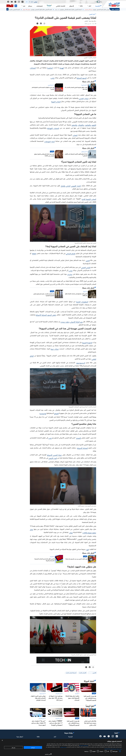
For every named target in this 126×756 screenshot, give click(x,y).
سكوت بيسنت (65, 321)
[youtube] (105, 736)
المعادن (75, 135)
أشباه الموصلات (49, 141)
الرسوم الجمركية (81, 77)
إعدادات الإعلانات (63, 747)
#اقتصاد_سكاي (115, 9)
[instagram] (113, 737)
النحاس (68, 185)
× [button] (2, 740)
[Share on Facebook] (41, 24)
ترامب (52, 77)
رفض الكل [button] (13, 747)
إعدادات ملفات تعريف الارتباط (116, 749)
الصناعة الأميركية (82, 448)
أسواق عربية (20, 736)
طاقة (38, 736)
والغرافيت (88, 124)
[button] (31, 2)
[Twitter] (15, 2)
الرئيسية (97, 6)
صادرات (69, 274)
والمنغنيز (74, 124)
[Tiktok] (22, 2)
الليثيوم (94, 124)
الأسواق (71, 6)
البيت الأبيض (53, 458)
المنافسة (50, 67)
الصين (88, 260)
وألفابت (84, 532)
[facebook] (100, 737)
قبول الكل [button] (33, 747)
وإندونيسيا (43, 413)
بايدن (50, 437)
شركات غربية (55, 348)
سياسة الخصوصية (107, 748)
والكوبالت (81, 124)
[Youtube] (12, 1)
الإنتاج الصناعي (70, 253)
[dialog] (63, 747)
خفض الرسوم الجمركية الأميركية (46, 314)
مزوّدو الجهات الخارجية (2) (83, 745)
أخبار (55, 736)
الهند (87, 549)
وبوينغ (90, 532)
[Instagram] (19, 2)
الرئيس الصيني (85, 267)
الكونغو (56, 413)
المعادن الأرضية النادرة (89, 199)
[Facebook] (8, 2)
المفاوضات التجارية (82, 301)
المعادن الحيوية (56, 101)
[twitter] (109, 737)
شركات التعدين (84, 98)
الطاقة (34, 253)
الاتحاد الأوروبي (76, 185)
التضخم (78, 437)
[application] (63, 223)
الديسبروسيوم (80, 362)
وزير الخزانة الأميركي (76, 321)
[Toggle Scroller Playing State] (7, 9)
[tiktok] (117, 737)
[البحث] (16, 6)
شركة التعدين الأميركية (54, 454)
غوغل (71, 532)
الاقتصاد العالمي (60, 6)
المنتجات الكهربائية (53, 128)
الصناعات (33, 67)
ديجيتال (30, 6)
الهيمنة (62, 67)
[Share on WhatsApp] (44, 24)
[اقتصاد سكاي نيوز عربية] (111, 4)
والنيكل (63, 185)
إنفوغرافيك (39, 6)
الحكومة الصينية (87, 342)
